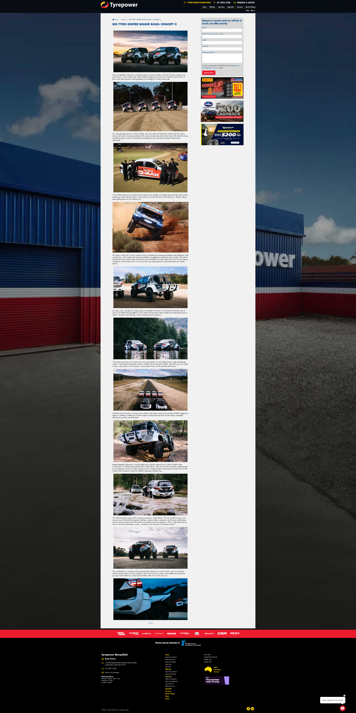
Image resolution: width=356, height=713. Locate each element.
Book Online (250, 7)
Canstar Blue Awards (210, 657)
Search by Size (170, 659)
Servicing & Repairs (171, 681)
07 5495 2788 (223, 2)
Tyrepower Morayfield (199, 2)
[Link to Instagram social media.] (252, 708)
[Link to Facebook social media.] (248, 708)
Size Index (207, 655)
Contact (240, 7)
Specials (231, 7)
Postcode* (205, 46)
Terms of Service (214, 68)
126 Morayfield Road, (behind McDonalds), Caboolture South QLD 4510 (121, 664)
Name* (204, 28)
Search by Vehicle (171, 657)
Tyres (205, 7)
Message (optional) (208, 52)
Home (116, 20)
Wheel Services (170, 686)
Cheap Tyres (208, 662)
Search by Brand (170, 662)
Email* (204, 40)
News (253, 10)
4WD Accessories (171, 679)
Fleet (247, 10)
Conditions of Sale (124, 710)
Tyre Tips (168, 667)
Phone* (212, 34)
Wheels (212, 7)
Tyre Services (169, 684)
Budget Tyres (208, 659)
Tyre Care (168, 664)
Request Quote (209, 73)
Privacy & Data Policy (112, 710)
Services (221, 7)
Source (150, 623)
